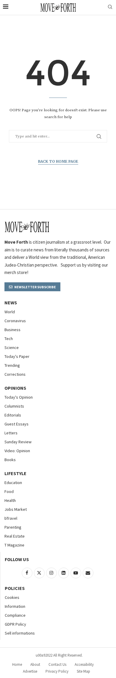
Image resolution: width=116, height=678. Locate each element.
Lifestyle (15, 473)
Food (9, 491)
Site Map (83, 671)
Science (11, 347)
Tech (8, 338)
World (9, 312)
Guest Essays (16, 424)
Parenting (12, 527)
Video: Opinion (17, 451)
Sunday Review (18, 442)
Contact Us (57, 664)
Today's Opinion (18, 397)
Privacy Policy (57, 671)
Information (15, 606)
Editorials (12, 415)
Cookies (12, 597)
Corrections (15, 374)
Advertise (30, 671)
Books (10, 460)
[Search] (110, 7)
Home (17, 664)
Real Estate (14, 536)
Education (13, 482)
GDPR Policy (15, 624)
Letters (11, 433)
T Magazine (14, 545)
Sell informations (20, 633)
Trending (12, 365)
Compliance (15, 615)
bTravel (10, 518)
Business (12, 330)
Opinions (15, 388)
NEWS (10, 302)
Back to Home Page (58, 161)
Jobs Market (15, 509)
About (35, 664)
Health (10, 500)
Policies (15, 588)
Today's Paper (16, 356)
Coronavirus (15, 321)
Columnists (14, 406)
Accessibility (84, 664)
